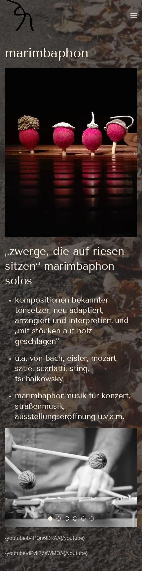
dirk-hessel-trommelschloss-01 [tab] (60, 519)
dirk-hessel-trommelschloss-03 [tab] (93, 519)
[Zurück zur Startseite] (21, 15)
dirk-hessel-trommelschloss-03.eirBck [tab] (85, 519)
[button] (133, 15)
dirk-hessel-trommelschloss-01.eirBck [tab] (52, 519)
